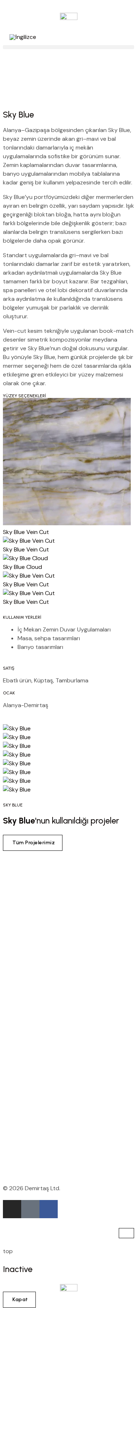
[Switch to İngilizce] (23, 37)
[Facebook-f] (48, 1209)
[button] (68, 47)
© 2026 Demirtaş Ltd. (31, 1188)
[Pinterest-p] (30, 1209)
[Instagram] (12, 1209)
